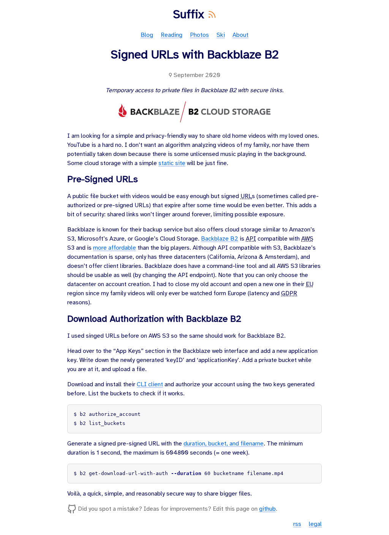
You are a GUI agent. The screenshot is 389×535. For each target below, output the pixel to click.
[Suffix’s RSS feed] (211, 15)
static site (171, 163)
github (267, 509)
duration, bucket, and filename (223, 444)
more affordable (114, 248)
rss (297, 524)
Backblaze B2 (219, 239)
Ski (221, 35)
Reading (171, 35)
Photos (199, 35)
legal (315, 524)
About (240, 35)
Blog (147, 35)
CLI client (150, 384)
